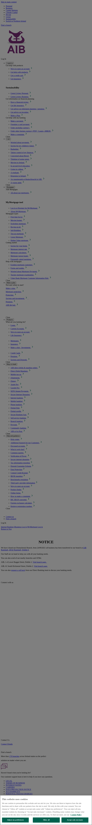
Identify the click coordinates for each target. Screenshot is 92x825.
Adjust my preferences (15, 820)
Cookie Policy (76, 815)
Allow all (46, 820)
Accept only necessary (75, 820)
